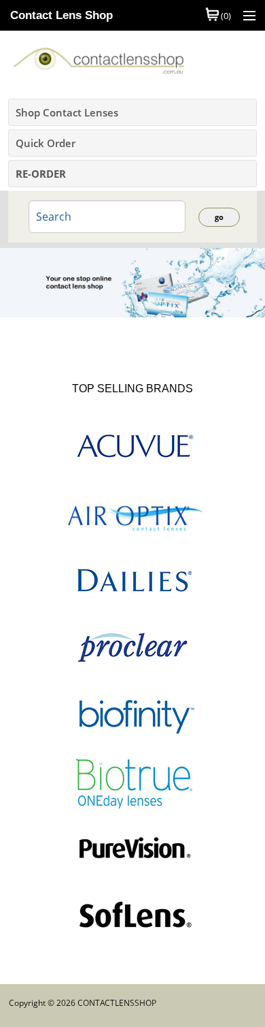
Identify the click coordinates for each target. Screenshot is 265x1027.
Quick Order (45, 143)
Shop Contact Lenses (67, 112)
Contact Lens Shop (61, 15)
